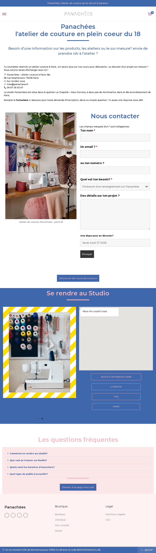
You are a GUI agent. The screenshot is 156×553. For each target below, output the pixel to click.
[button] (36, 418)
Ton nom (87, 130)
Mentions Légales (115, 514)
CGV (108, 519)
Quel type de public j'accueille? (29, 474)
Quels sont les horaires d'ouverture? (32, 467)
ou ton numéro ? (92, 163)
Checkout (60, 519)
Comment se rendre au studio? (29, 453)
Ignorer (149, 549)
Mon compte (62, 525)
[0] (149, 14)
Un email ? (88, 147)
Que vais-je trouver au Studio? (28, 460)
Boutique (60, 514)
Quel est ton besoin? (96, 179)
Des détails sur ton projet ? (100, 195)
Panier (58, 530)
